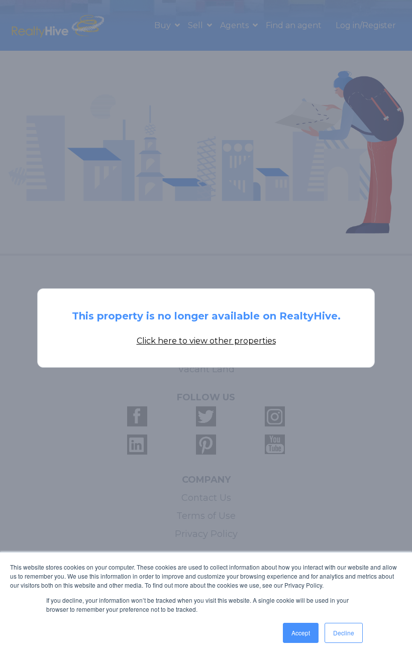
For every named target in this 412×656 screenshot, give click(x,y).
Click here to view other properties (206, 341)
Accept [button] (300, 632)
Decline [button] (343, 632)
